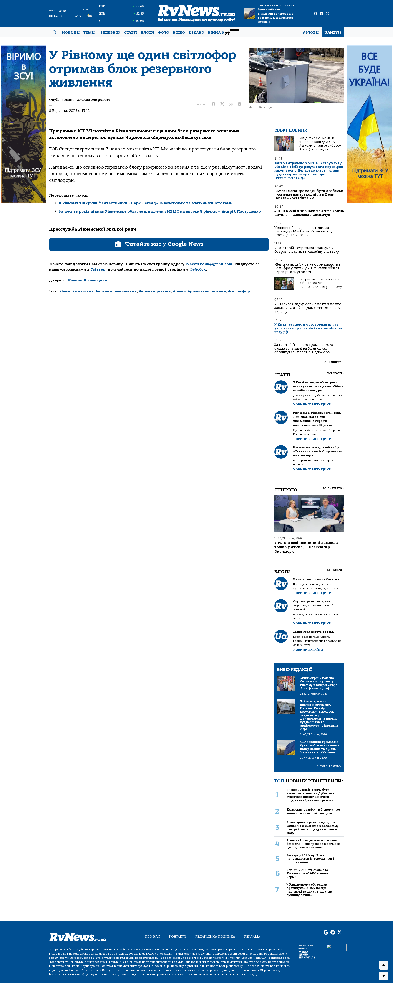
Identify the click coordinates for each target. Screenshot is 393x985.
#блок (65, 291)
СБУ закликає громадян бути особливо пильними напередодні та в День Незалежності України (276, 13)
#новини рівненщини (116, 291)
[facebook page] (321, 13)
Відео (179, 32)
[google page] (315, 13)
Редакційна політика (215, 936)
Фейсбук (197, 269)
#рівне (179, 291)
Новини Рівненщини (87, 280)
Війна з (223, 32)
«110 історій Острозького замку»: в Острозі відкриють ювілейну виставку (306, 250)
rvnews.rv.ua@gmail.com (209, 264)
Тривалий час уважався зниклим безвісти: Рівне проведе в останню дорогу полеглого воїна (313, 844)
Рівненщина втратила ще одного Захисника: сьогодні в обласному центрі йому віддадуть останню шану (312, 828)
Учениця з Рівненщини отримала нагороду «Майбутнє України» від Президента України (303, 231)
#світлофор (239, 291)
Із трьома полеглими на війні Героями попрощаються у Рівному (320, 283)
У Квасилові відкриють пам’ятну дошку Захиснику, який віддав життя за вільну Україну (307, 308)
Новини (71, 32)
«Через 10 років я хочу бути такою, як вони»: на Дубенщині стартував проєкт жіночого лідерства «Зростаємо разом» (311, 795)
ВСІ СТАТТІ (335, 373)
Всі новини (333, 362)
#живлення (83, 291)
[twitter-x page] (327, 13)
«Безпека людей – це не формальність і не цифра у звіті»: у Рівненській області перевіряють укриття (307, 268)
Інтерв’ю (110, 32)
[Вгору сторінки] (383, 965)
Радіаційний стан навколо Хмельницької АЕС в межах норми (308, 873)
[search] (54, 32)
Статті (130, 32)
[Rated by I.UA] (337, 947)
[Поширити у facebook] (213, 104)
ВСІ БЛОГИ (335, 570)
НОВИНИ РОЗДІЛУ (329, 766)
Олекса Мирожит (93, 100)
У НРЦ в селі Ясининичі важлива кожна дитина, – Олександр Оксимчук (309, 213)
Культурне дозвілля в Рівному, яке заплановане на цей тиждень (313, 811)
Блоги (147, 32)
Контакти (177, 936)
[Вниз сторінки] (383, 976)
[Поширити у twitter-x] (222, 104)
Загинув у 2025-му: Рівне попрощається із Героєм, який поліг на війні (310, 858)
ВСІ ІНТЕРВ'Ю (333, 488)
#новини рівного (155, 291)
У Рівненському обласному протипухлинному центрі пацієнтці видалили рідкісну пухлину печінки (310, 890)
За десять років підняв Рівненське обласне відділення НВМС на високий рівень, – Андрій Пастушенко (160, 211)
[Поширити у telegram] (239, 104)
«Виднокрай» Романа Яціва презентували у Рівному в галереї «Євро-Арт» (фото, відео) (320, 143)
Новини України (308, 650)
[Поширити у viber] (231, 104)
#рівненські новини (207, 291)
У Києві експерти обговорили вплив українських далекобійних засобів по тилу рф (308, 328)
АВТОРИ (311, 32)
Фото (163, 32)
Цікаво (196, 32)
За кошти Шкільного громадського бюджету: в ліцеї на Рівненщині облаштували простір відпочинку (303, 348)
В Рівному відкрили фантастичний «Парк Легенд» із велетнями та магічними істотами (146, 203)
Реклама (252, 936)
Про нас (152, 936)
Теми (89, 32)
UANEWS (333, 32)
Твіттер (98, 269)
